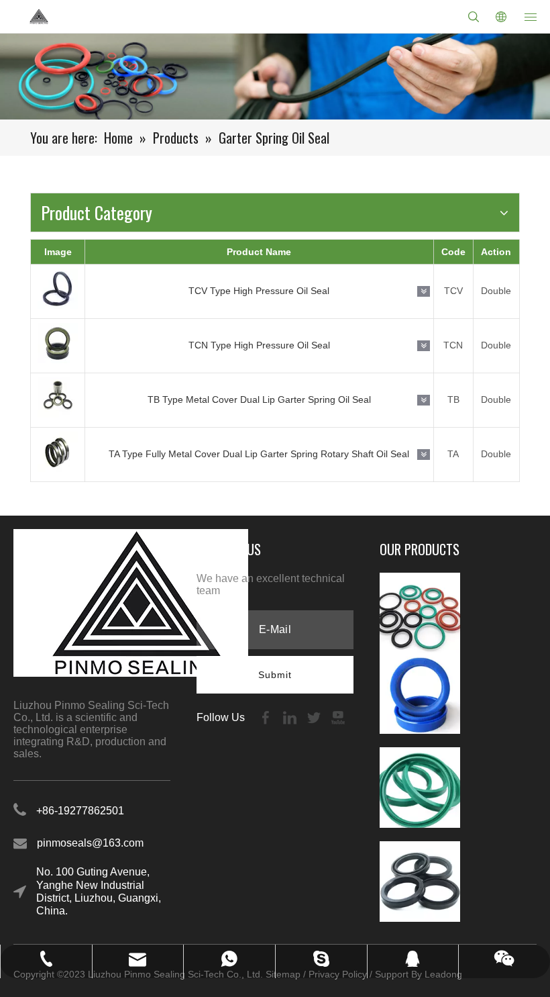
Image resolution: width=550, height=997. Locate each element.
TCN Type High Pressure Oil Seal (259, 345)
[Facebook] (267, 717)
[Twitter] (315, 717)
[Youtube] (338, 717)
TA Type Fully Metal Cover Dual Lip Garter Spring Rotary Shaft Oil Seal (259, 453)
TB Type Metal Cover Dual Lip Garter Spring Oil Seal (259, 399)
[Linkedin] (291, 717)
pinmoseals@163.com (90, 843)
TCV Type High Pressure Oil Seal (258, 290)
